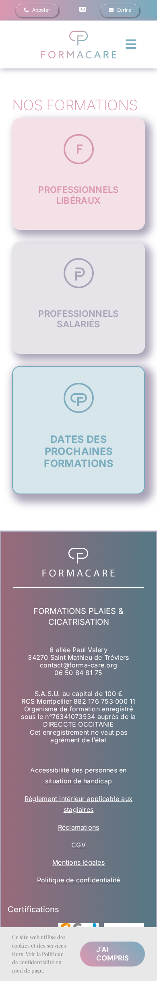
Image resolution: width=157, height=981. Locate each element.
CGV (78, 845)
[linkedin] (82, 9)
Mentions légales (78, 862)
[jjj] (78, 32)
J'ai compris (112, 954)
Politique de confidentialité (78, 880)
